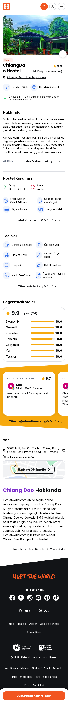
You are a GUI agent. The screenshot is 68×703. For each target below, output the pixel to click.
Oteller (33, 623)
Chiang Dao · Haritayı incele (26, 77)
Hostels (21, 623)
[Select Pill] (44, 6)
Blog (11, 623)
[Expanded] (8, 549)
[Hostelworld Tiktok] (56, 598)
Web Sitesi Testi (30, 676)
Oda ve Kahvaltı (49, 623)
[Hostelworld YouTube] (38, 598)
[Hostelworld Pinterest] (47, 598)
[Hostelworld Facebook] (12, 598)
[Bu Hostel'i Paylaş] (63, 54)
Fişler (14, 676)
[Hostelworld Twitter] (21, 598)
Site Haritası (50, 676)
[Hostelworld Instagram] (30, 598)
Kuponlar (58, 668)
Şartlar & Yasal (41, 668)
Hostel (8, 60)
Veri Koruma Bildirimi (17, 668)
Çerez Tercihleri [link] (34, 685)
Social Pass (34, 632)
